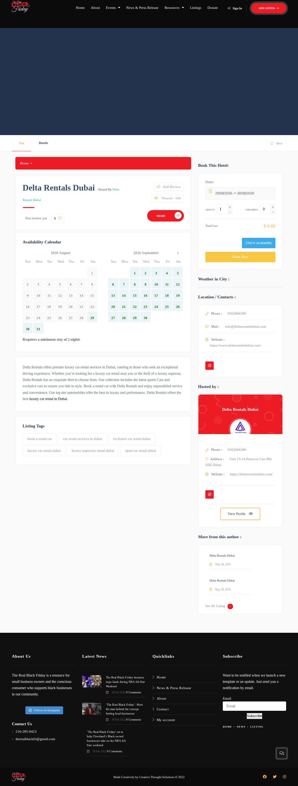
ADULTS (210, 209)
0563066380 (237, 313)
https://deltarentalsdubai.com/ (251, 474)
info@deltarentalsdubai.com (245, 326)
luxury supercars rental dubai (93, 451)
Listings (195, 8)
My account (166, 720)
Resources (172, 8)
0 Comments (133, 692)
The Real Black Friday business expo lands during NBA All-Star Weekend (125, 682)
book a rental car (39, 439)
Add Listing (267, 8)
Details (43, 143)
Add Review (172, 187)
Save (276, 142)
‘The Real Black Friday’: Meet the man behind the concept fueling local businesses (124, 709)
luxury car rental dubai (44, 451)
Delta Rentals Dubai (240, 409)
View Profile (237, 514)
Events (111, 8)
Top (21, 143)
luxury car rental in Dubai (48, 399)
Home (80, 8)
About (95, 8)
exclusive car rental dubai (131, 439)
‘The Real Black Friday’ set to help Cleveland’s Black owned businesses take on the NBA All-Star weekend (106, 738)
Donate (212, 8)
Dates (209, 182)
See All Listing (215, 606)
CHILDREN (251, 209)
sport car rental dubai (140, 451)
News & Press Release (142, 8)
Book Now (240, 257)
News (241, 726)
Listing (257, 726)
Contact (163, 709)
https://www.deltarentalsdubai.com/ (235, 345)
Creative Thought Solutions (156, 777)
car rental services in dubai (82, 439)
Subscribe (254, 716)
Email (227, 698)
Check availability (258, 243)
